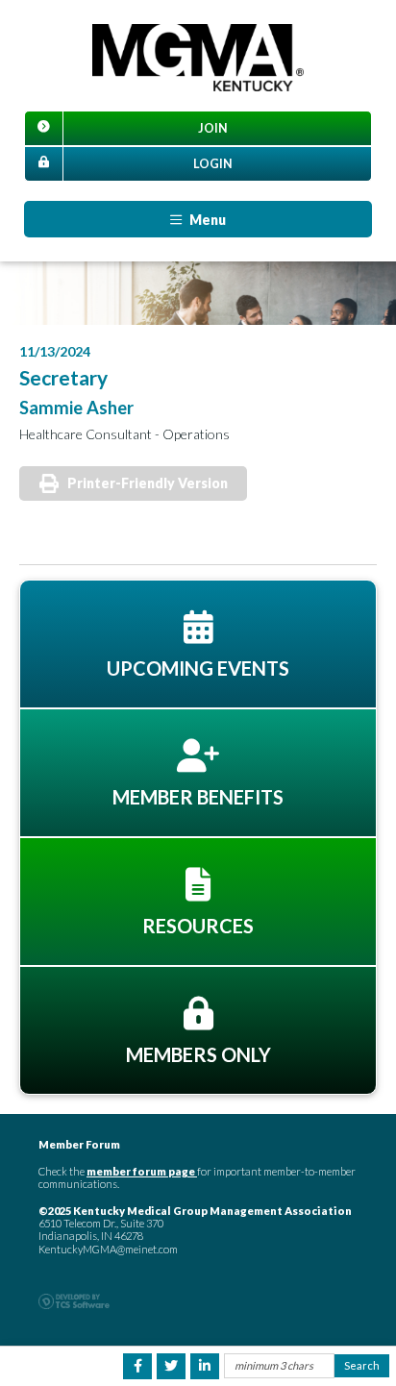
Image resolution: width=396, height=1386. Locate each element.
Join (213, 128)
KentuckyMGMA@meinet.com (108, 1249)
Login (213, 164)
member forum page (141, 1171)
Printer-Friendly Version (147, 483)
